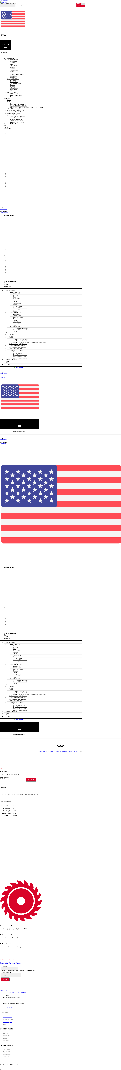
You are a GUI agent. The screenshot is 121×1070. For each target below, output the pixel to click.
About (7, 200)
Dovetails (12, 62)
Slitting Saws (13, 76)
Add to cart (31, 779)
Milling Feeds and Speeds (16, 120)
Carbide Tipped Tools (12, 59)
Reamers (12, 71)
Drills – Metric (13, 65)
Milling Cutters (14, 70)
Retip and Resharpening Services (15, 109)
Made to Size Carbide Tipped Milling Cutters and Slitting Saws (26, 107)
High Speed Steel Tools (13, 79)
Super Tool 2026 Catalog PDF (18, 104)
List (83, 4)
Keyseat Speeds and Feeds (17, 119)
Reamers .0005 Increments (17, 74)
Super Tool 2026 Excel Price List (18, 106)
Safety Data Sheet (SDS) (13, 113)
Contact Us (7, 129)
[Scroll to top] (0, 1069)
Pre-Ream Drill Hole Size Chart (15, 112)
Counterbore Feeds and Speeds (18, 116)
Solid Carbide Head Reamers (17, 94)
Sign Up (5, 979)
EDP (78, 4)
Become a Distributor (10, 124)
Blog (7, 198)
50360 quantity (4, 778)
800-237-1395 (3, 209)
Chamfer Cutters (14, 82)
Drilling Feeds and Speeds (17, 117)
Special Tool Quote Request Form (15, 110)
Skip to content (4, 0)
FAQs (8, 101)
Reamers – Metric (14, 73)
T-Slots (12, 91)
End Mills (12, 67)
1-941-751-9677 (4, 212)
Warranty (9, 100)
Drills (11, 64)
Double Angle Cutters (15, 83)
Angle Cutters (13, 80)
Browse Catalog (9, 58)
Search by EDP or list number (7, 3)
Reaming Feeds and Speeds (20, 195)
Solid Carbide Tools (12, 92)
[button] (5, 47)
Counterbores (13, 61)
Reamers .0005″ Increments (17, 95)
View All (12, 77)
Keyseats (12, 68)
